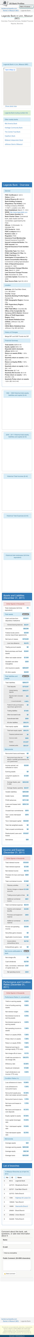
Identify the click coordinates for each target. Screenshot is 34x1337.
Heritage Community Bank (13, 128)
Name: (5, 1240)
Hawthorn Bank (10, 136)
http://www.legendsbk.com (18, 212)
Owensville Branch (21, 1206)
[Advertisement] (17, 43)
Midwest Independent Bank (14, 140)
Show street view (11, 106)
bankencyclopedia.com (9, 8)
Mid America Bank (11, 123)
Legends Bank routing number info (16, 113)
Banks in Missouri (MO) (11, 10)
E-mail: (5, 1247)
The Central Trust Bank (12, 132)
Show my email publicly (10, 1253)
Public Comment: (16, 1258)
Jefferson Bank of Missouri (14, 144)
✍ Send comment (9, 1273)
